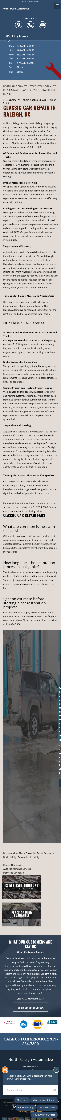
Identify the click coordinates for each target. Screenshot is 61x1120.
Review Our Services (13, 864)
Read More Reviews (30, 1008)
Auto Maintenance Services (17, 868)
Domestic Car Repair (13, 872)
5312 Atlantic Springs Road (31, 100)
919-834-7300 (9, 100)
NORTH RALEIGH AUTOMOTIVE (19, 86)
